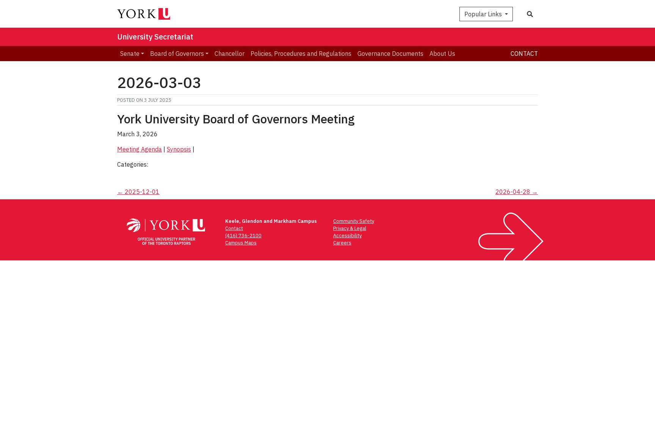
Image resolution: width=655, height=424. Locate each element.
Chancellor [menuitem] (229, 53)
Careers (342, 243)
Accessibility (347, 235)
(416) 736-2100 (243, 235)
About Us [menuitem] (442, 53)
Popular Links (483, 14)
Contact (524, 53)
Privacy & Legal (349, 228)
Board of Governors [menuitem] (177, 53)
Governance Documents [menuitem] (390, 53)
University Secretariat (155, 37)
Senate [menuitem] (129, 53)
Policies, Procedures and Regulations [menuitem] (301, 53)
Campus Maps (241, 243)
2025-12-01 (138, 191)
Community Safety (353, 221)
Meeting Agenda (139, 149)
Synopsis (179, 149)
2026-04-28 (516, 191)
